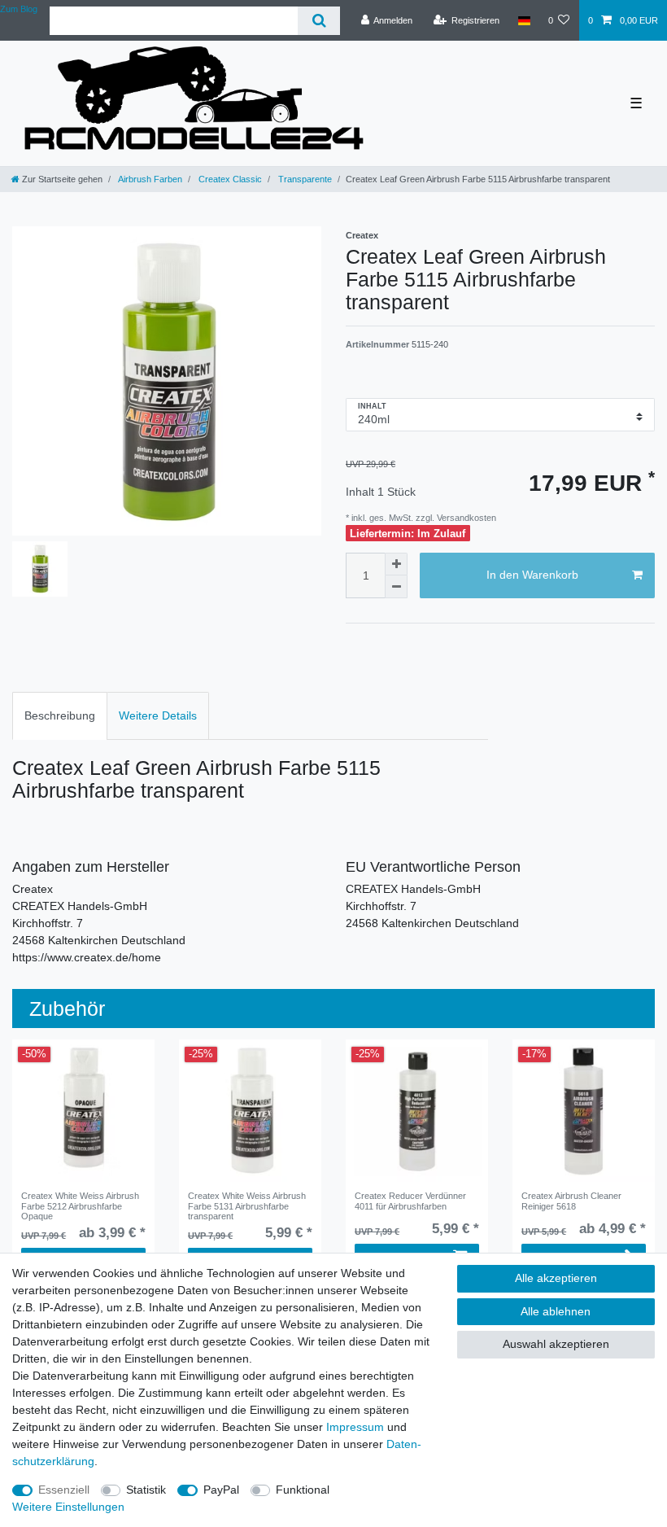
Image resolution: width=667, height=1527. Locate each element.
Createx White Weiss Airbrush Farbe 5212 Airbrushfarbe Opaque (80, 1206)
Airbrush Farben (149, 179)
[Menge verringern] (396, 586)
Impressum (355, 1426)
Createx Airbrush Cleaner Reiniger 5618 (571, 1200)
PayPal (221, 1489)
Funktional (302, 1489)
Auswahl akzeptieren (556, 1343)
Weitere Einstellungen (68, 1506)
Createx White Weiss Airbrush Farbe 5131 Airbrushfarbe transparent (247, 1206)
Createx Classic (229, 179)
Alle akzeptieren (556, 1277)
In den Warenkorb (532, 574)
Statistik (146, 1489)
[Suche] (318, 21)
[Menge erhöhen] (396, 564)
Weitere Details (158, 715)
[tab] (59, 716)
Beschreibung (59, 715)
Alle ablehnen (556, 1311)
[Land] (523, 20)
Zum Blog (18, 9)
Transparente (304, 179)
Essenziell (63, 1489)
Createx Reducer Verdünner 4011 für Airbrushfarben (410, 1200)
